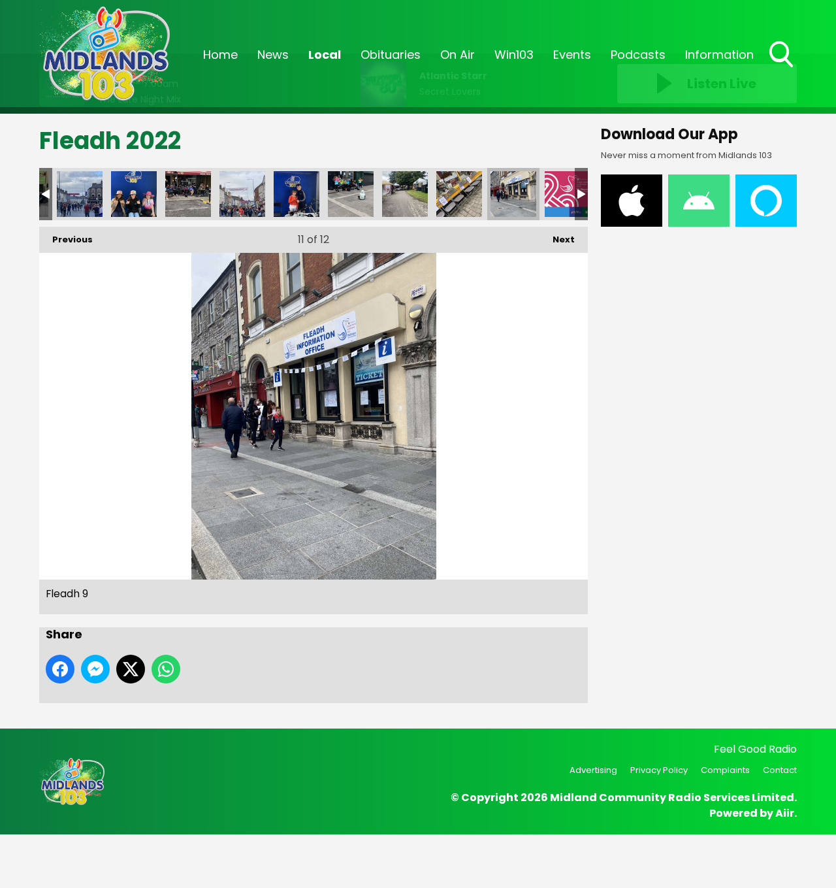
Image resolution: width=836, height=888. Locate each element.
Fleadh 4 (188, 194)
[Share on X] (130, 669)
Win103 (514, 54)
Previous (66, 239)
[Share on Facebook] (60, 669)
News (273, 54)
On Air (457, 54)
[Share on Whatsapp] (166, 669)
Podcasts (638, 54)
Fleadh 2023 (567, 194)
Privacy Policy (659, 770)
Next (557, 239)
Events (572, 54)
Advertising (593, 770)
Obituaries (391, 54)
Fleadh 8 (459, 194)
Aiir (784, 813)
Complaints (725, 770)
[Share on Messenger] (95, 669)
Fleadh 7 (405, 194)
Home (220, 54)
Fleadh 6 (351, 194)
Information (719, 54)
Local (324, 54)
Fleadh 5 (242, 194)
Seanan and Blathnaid (296, 194)
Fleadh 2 (80, 194)
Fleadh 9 (513, 194)
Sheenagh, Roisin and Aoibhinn (134, 194)
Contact (780, 770)
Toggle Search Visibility (782, 68)
